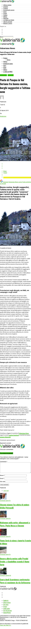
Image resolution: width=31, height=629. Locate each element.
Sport (4, 12)
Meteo (5, 17)
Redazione (3, 116)
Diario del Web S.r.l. (5, 625)
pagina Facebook (14, 435)
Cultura (5, 15)
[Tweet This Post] (17, 165)
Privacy (5, 607)
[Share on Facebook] (17, 163)
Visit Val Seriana (7, 611)
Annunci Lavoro (7, 23)
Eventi (5, 13)
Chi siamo (5, 605)
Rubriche (5, 18)
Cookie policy (6, 609)
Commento (3, 461)
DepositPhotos (7, 613)
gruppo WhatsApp (5, 437)
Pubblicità (5, 601)
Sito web (2, 481)
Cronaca (5, 7)
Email (2, 478)
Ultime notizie (7, 5)
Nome (2, 475)
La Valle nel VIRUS (8, 20)
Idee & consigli (7, 22)
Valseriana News (24, 433)
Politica (5, 8)
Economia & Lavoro (8, 10)
